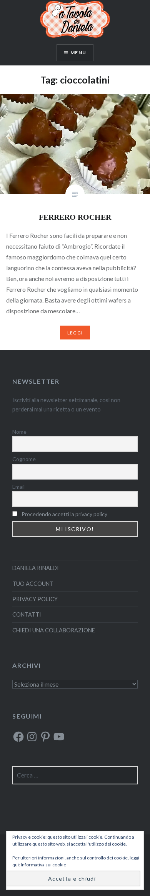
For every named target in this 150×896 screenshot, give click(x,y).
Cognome (24, 459)
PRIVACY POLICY (35, 599)
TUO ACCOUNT (32, 583)
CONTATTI (26, 614)
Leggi (75, 333)
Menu (78, 52)
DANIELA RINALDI (35, 568)
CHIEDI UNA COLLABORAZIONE (53, 630)
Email (18, 486)
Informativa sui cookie (43, 865)
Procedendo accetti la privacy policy (64, 514)
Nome (19, 431)
